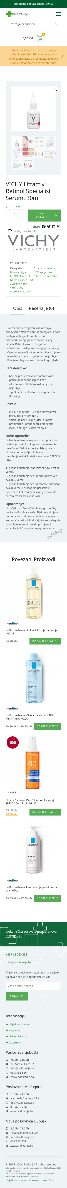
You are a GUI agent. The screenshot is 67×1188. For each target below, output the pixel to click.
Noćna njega (17, 280)
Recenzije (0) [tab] (41, 308)
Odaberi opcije (47, 726)
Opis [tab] (17, 308)
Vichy (24, 283)
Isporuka (14, 1042)
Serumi (16, 283)
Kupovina (14, 1030)
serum (46, 276)
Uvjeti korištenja (19, 1024)
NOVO (29, 280)
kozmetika (49, 268)
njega (43, 272)
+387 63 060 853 (16, 954)
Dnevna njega (18, 272)
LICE (28, 276)
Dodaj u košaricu (42, 215)
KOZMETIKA (17, 276)
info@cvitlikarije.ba (18, 962)
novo (50, 272)
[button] (55, 89)
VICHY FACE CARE (20, 291)
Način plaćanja (18, 1036)
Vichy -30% (16, 287)
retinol (37, 276)
